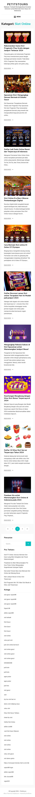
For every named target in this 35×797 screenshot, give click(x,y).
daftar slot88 (8, 726)
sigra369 (7, 781)
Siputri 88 (7, 608)
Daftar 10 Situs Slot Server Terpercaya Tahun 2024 (15, 451)
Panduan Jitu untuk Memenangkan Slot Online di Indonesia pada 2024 (16, 497)
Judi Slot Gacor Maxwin (11, 731)
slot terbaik (7, 617)
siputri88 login (8, 767)
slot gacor (7, 690)
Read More (7, 68)
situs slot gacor (9, 754)
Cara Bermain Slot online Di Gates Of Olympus (15, 246)
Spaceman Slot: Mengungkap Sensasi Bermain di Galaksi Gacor (16, 97)
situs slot (7, 708)
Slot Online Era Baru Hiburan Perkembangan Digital (16, 199)
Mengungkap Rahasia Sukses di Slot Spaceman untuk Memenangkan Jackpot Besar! (17, 346)
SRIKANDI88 (8, 663)
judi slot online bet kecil (11, 645)
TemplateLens (15, 793)
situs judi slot (8, 640)
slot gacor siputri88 (10, 595)
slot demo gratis (9, 758)
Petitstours (17, 4)
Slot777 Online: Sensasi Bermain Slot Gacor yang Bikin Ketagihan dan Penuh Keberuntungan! (16, 557)
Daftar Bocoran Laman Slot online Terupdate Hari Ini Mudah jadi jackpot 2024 (17, 295)
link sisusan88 (8, 776)
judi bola (6, 667)
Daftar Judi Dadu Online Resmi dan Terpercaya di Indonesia (17, 150)
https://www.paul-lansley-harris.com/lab (16, 763)
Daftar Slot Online (9, 722)
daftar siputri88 (9, 613)
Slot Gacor (7, 622)
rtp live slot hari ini (10, 699)
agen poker (7, 676)
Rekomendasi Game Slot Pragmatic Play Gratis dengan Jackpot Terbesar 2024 (16, 48)
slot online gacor (9, 649)
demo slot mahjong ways (12, 704)
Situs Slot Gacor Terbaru (11, 713)
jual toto (6, 686)
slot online (7, 636)
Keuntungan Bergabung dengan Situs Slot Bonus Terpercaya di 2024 (17, 398)
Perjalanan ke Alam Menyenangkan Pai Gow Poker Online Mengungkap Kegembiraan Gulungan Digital (16, 565)
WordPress (28, 793)
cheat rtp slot (8, 717)
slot (5, 695)
